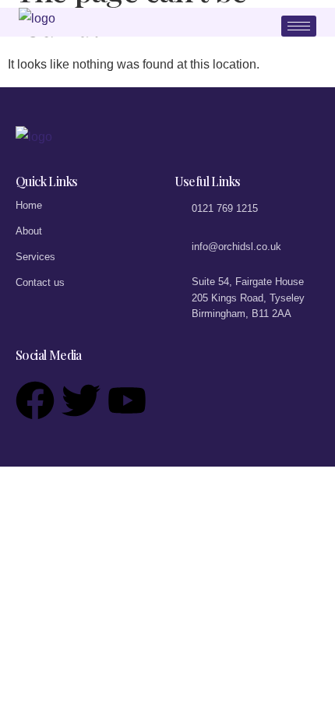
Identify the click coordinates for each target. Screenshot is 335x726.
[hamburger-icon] (298, 26)
